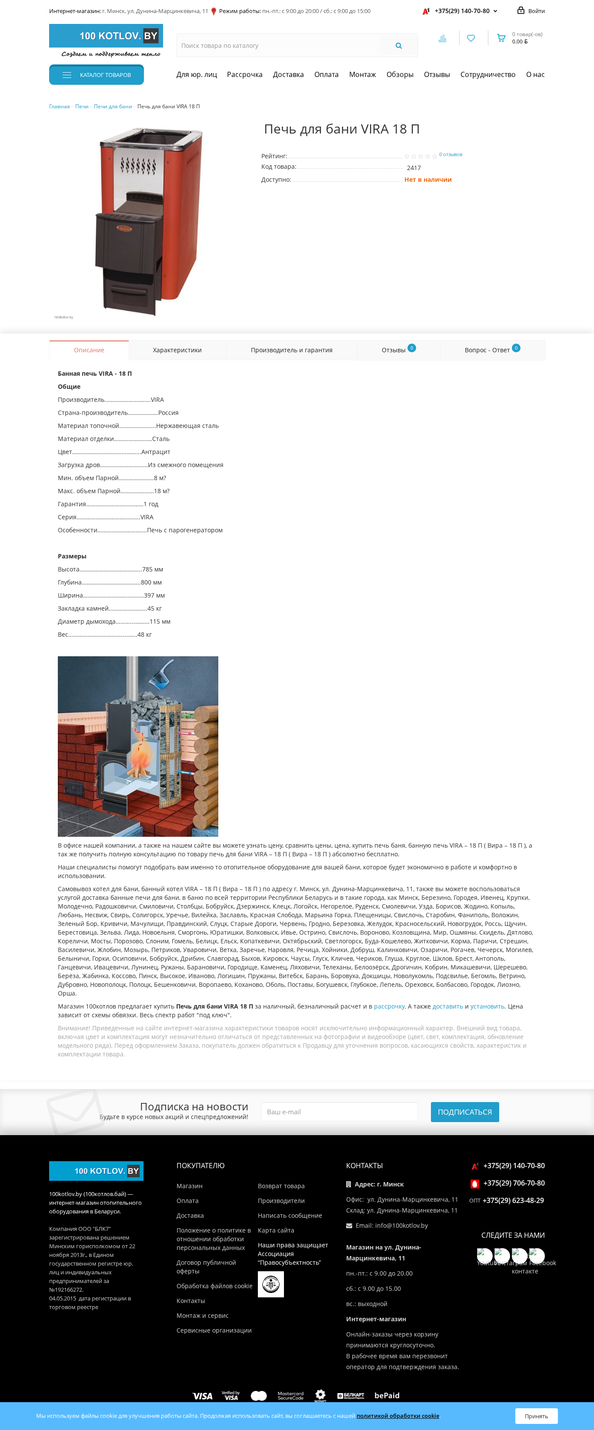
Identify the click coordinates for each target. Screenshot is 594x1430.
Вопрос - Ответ (491, 349)
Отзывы (437, 74)
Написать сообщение (290, 1215)
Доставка (288, 74)
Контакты (191, 1300)
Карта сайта (276, 1230)
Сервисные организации (214, 1330)
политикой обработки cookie (398, 1416)
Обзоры (400, 74)
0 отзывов (450, 154)
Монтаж (362, 74)
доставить (448, 1006)
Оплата (326, 74)
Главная (59, 106)
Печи (82, 106)
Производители (281, 1200)
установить (487, 1006)
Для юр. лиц (197, 74)
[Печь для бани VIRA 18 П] (148, 222)
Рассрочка (245, 74)
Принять (536, 1416)
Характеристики (177, 350)
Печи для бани (113, 106)
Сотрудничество (488, 74)
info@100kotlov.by (401, 1225)
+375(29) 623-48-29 (513, 1200)
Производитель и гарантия (292, 350)
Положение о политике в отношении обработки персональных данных (214, 1239)
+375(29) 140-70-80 (462, 11)
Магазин (190, 1186)
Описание (89, 350)
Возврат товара (281, 1186)
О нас (535, 74)
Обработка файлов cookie (215, 1286)
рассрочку (389, 1006)
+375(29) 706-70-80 (514, 1183)
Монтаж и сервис (203, 1315)
